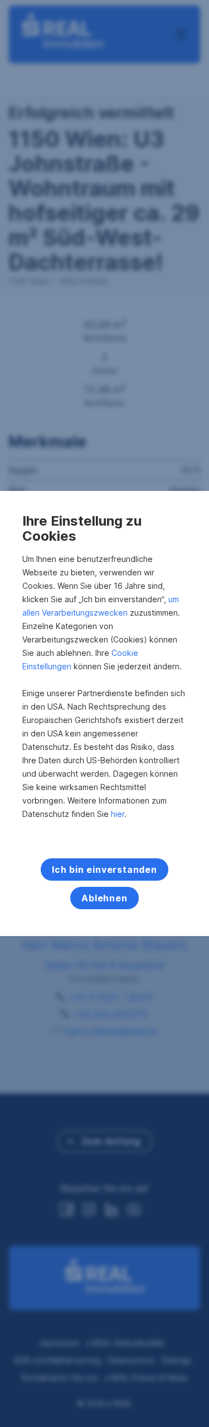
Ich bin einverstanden (104, 869)
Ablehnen (104, 898)
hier (117, 814)
